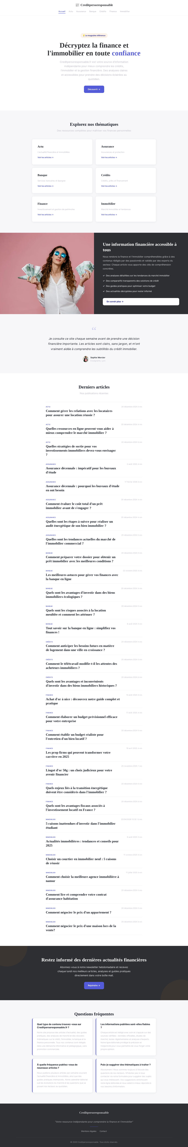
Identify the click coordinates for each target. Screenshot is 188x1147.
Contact (103, 1131)
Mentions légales (88, 1131)
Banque (92, 11)
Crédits (103, 11)
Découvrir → (94, 89)
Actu (71, 11)
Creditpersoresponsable (94, 5)
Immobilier (125, 11)
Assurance (81, 11)
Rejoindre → (94, 985)
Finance (113, 11)
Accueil (61, 11)
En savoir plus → (115, 301)
